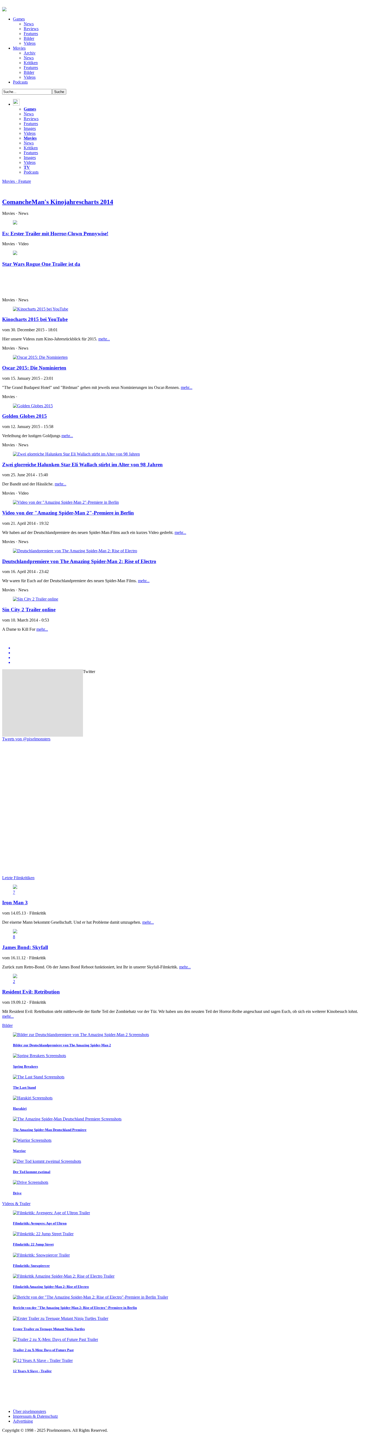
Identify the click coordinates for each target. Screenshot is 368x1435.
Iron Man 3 (15, 902)
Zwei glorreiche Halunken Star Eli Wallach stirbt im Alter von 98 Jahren (82, 464)
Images (30, 128)
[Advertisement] (132, 284)
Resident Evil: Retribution (31, 992)
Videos (30, 43)
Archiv (30, 53)
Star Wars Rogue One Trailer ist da (41, 264)
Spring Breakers (25, 1066)
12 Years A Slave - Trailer (32, 1371)
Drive (17, 1193)
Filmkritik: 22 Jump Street (33, 1244)
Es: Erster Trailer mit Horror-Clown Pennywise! (55, 233)
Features (31, 33)
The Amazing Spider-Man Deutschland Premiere (49, 1130)
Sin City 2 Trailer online (28, 609)
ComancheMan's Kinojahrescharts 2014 (57, 201)
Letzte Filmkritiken (18, 877)
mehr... (104, 339)
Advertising (23, 1421)
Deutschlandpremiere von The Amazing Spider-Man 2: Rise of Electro (79, 561)
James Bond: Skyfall (25, 947)
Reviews (31, 28)
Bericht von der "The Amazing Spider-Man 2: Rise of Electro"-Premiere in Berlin (75, 1308)
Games (19, 19)
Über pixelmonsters (29, 1411)
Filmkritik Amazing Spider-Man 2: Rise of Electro (51, 1287)
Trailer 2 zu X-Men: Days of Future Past (43, 1350)
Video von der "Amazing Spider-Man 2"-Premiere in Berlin (68, 513)
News (29, 24)
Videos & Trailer (16, 1203)
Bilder (29, 38)
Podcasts (20, 82)
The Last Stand (24, 1087)
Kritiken (31, 62)
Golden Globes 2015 (24, 416)
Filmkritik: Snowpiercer (31, 1266)
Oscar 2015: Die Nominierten (34, 368)
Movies (19, 48)
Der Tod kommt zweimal (31, 1172)
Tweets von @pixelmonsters (26, 739)
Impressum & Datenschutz (35, 1416)
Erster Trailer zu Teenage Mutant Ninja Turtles (49, 1329)
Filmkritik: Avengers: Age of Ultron (40, 1223)
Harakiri (20, 1108)
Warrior (19, 1151)
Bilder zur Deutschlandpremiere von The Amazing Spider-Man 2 (62, 1045)
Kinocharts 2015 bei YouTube (35, 319)
